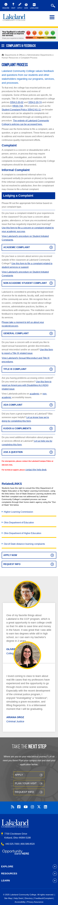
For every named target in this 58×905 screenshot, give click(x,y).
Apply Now (10, 555)
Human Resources (10, 58)
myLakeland (16, 18)
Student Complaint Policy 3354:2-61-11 (21, 109)
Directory (29, 898)
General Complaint (16, 333)
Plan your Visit (26, 783)
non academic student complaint (25, 283)
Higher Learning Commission (18, 512)
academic (34, 394)
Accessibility (20, 902)
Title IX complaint (14, 369)
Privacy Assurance (35, 902)
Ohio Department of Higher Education (22, 533)
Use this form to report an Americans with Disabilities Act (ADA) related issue (26, 385)
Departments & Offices (15, 55)
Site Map (8, 898)
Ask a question (13, 452)
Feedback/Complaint (43, 898)
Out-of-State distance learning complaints (24, 544)
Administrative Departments (39, 55)
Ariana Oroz (15, 717)
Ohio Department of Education (19, 522)
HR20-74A (17, 106)
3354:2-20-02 (16, 102)
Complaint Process (29, 58)
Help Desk (18, 898)
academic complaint (16, 247)
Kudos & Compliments (17, 428)
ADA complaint (12, 405)
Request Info (11, 564)
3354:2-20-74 (35, 102)
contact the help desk (35, 469)
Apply (19, 774)
